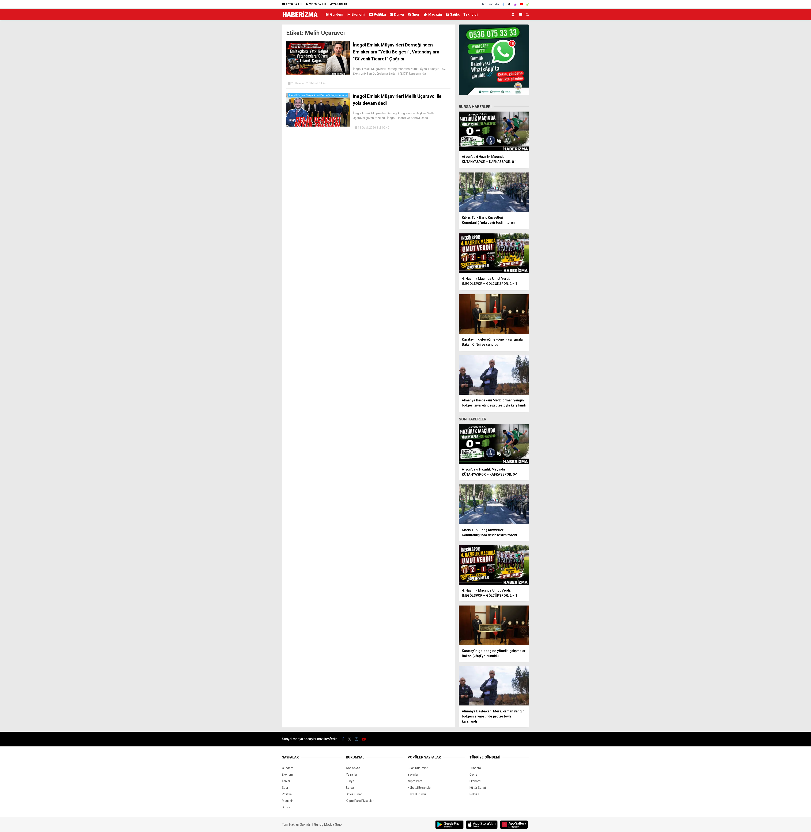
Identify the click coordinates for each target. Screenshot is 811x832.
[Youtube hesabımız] (521, 4)
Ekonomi (358, 14)
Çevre (473, 774)
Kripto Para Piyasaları (360, 800)
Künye (350, 781)
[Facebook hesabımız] (503, 4)
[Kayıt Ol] (514, 14)
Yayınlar (413, 774)
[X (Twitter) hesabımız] (509, 4)
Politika (380, 14)
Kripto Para (415, 781)
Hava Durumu (417, 794)
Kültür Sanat (477, 787)
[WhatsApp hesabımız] (528, 4)
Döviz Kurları (354, 794)
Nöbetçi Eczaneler (420, 787)
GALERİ (294, 4)
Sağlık (455, 14)
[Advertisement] (261, 90)
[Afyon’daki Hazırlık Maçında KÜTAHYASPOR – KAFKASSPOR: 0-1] (494, 131)
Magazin (435, 14)
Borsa (350, 787)
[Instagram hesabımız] (515, 4)
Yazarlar (351, 774)
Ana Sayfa (353, 768)
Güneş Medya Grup (328, 824)
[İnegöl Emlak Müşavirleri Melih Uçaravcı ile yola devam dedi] (318, 125)
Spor (416, 14)
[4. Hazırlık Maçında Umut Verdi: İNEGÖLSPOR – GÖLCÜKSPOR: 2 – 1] (494, 253)
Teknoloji (470, 14)
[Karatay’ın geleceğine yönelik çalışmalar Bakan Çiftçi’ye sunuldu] (494, 314)
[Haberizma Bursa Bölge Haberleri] (300, 18)
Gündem (336, 14)
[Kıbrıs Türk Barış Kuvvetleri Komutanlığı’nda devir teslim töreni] (494, 192)
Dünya (399, 14)
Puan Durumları (418, 768)
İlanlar (286, 781)
